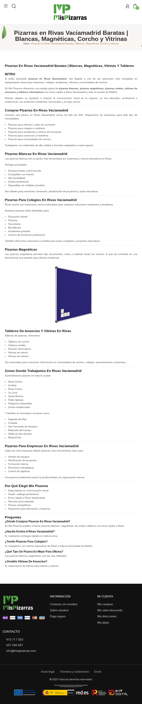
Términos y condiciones (74, 671)
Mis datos (103, 622)
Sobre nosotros (59, 610)
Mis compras (105, 604)
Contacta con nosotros (63, 604)
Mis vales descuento (109, 610)
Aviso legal (48, 671)
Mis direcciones (107, 616)
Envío (97, 671)
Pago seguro (58, 616)
